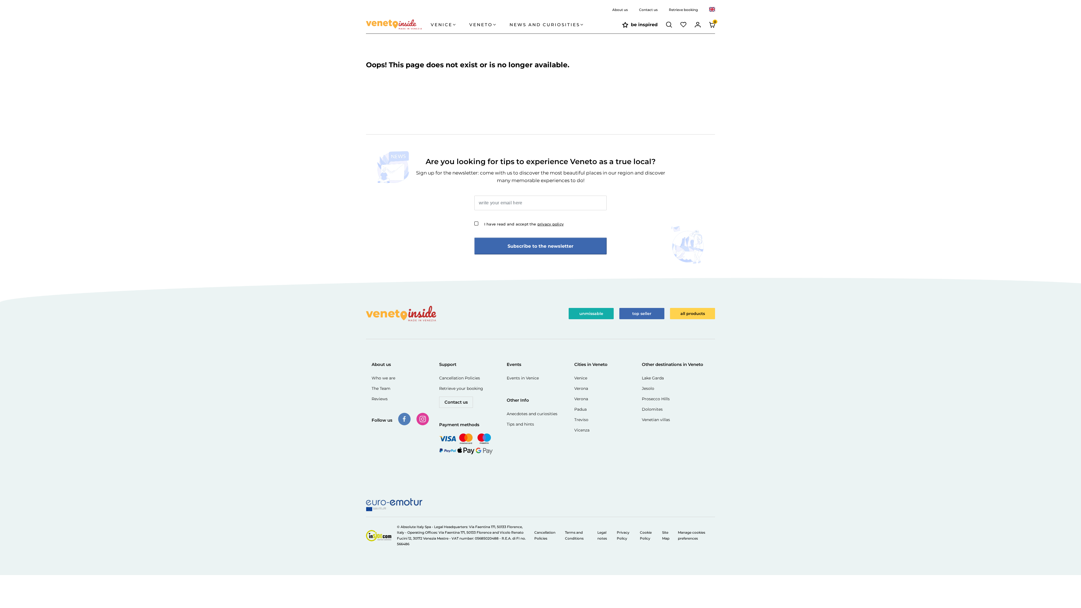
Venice (580, 378)
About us (620, 10)
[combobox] (712, 10)
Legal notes (602, 535)
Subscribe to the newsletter (540, 246)
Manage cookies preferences (691, 535)
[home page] (398, 25)
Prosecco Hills (656, 398)
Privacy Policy (623, 535)
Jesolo (648, 388)
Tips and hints (520, 424)
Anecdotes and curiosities (532, 413)
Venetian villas (656, 419)
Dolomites (652, 409)
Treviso (581, 419)
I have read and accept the (524, 224)
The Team (381, 388)
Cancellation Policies (459, 378)
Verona (581, 388)
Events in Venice (523, 378)
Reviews (380, 398)
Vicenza (581, 430)
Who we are (383, 378)
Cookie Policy (646, 535)
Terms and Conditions (574, 535)
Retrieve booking (683, 10)
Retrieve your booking (461, 388)
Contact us (648, 10)
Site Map (665, 535)
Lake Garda (653, 378)
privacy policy (550, 224)
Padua (580, 409)
